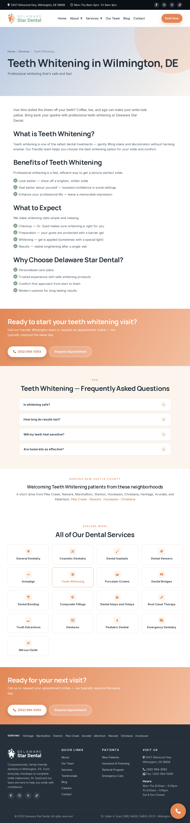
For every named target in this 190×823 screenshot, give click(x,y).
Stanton (58, 735)
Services (92, 18)
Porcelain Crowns (117, 581)
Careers (66, 788)
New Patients (110, 757)
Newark (95, 499)
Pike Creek (79, 499)
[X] (172, 5)
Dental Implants (117, 558)
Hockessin (111, 499)
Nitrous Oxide (28, 650)
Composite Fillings (73, 604)
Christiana (128, 499)
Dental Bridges (161, 581)
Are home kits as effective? (44, 449)
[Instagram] (164, 5)
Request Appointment (70, 351)
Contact (139, 18)
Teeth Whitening (72, 581)
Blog (126, 18)
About (74, 18)
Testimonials (69, 776)
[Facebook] (156, 5)
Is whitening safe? (37, 404)
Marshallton (43, 735)
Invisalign (28, 581)
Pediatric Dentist (117, 627)
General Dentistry (28, 558)
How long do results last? (42, 419)
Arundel (86, 735)
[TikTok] (179, 5)
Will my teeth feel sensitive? (44, 434)
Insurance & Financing (116, 763)
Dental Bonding (28, 604)
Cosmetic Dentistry (73, 558)
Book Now (172, 18)
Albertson (100, 735)
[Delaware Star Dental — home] (24, 18)
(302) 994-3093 (29, 351)
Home (62, 18)
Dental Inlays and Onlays (117, 604)
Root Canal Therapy (162, 604)
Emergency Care (112, 776)
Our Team (113, 18)
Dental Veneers (161, 558)
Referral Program (113, 769)
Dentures (72, 627)
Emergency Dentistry (161, 627)
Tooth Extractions (28, 627)
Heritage (28, 735)
